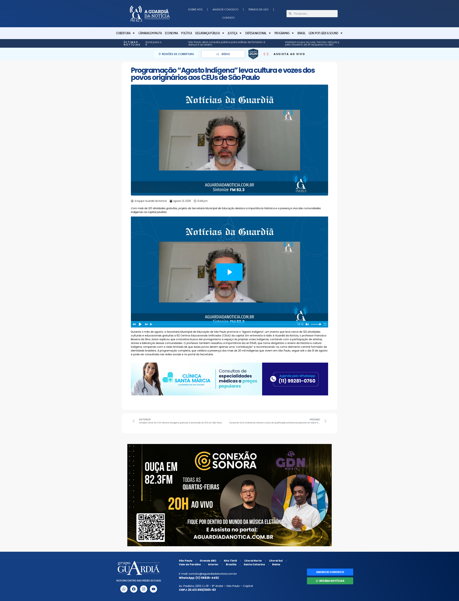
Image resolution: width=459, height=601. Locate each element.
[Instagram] (143, 589)
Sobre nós (195, 9)
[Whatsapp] (123, 589)
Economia (171, 33)
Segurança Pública (207, 33)
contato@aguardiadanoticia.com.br (212, 574)
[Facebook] (133, 589)
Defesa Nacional (255, 33)
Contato (228, 18)
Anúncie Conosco (225, 9)
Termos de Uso (258, 9)
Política (186, 33)
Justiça (232, 33)
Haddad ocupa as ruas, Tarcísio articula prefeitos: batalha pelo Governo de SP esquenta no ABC (234, 43)
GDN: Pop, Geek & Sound (323, 33)
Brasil (301, 33)
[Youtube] (153, 589)
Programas (282, 33)
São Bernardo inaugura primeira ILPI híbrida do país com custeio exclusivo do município (330, 43)
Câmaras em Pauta (150, 33)
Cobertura (123, 33)
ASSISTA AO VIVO (289, 54)
